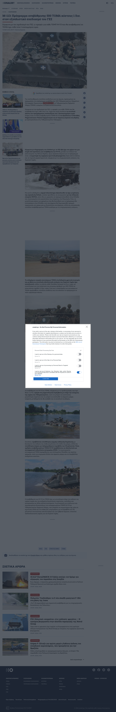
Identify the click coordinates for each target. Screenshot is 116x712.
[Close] (87, 327)
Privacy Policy (67, 385)
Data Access (58, 385)
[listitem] (58, 350)
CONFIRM (46, 378)
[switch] (79, 354)
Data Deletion (48, 385)
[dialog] (58, 356)
